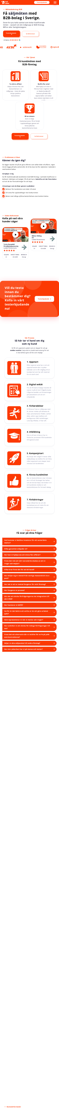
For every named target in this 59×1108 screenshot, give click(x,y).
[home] (5, 2)
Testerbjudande (42, 2)
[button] (55, 2)
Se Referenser (30, 34)
